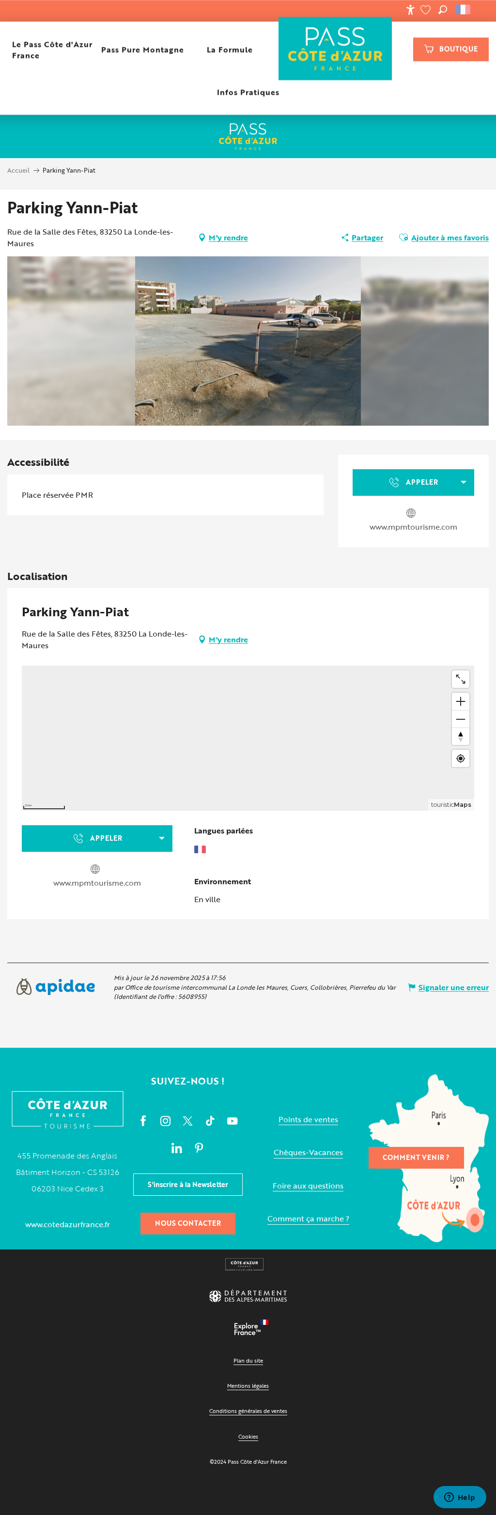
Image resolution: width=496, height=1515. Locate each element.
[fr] (464, 9)
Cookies (248, 1436)
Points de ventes (308, 1119)
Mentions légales (248, 1385)
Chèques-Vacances (308, 1152)
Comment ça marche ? (308, 1218)
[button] (442, 9)
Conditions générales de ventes (248, 1411)
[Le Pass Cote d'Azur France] (335, 49)
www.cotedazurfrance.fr (67, 1224)
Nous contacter (188, 1223)
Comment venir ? (416, 1157)
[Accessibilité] (410, 9)
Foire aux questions (308, 1185)
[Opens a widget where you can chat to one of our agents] (459, 1498)
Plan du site (248, 1360)
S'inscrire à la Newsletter (188, 1184)
